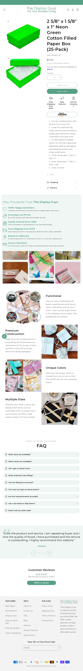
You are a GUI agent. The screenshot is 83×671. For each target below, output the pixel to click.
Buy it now (62, 91)
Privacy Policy (47, 621)
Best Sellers (10, 606)
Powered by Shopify (49, 666)
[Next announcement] (78, 2)
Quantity (50, 73)
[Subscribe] (58, 647)
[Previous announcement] (4, 2)
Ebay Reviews (29, 635)
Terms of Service (49, 616)
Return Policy (47, 606)
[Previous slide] (34, 552)
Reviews (27, 625)
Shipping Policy (48, 611)
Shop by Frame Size (11, 622)
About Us (27, 606)
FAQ (25, 616)
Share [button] (51, 174)
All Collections (11, 611)
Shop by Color (11, 616)
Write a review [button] (41, 583)
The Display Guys (37, 666)
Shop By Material (12, 628)
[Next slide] (49, 552)
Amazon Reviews (31, 630)
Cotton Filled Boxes (13, 633)
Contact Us (28, 611)
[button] (4, 9)
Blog (25, 621)
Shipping (50, 63)
